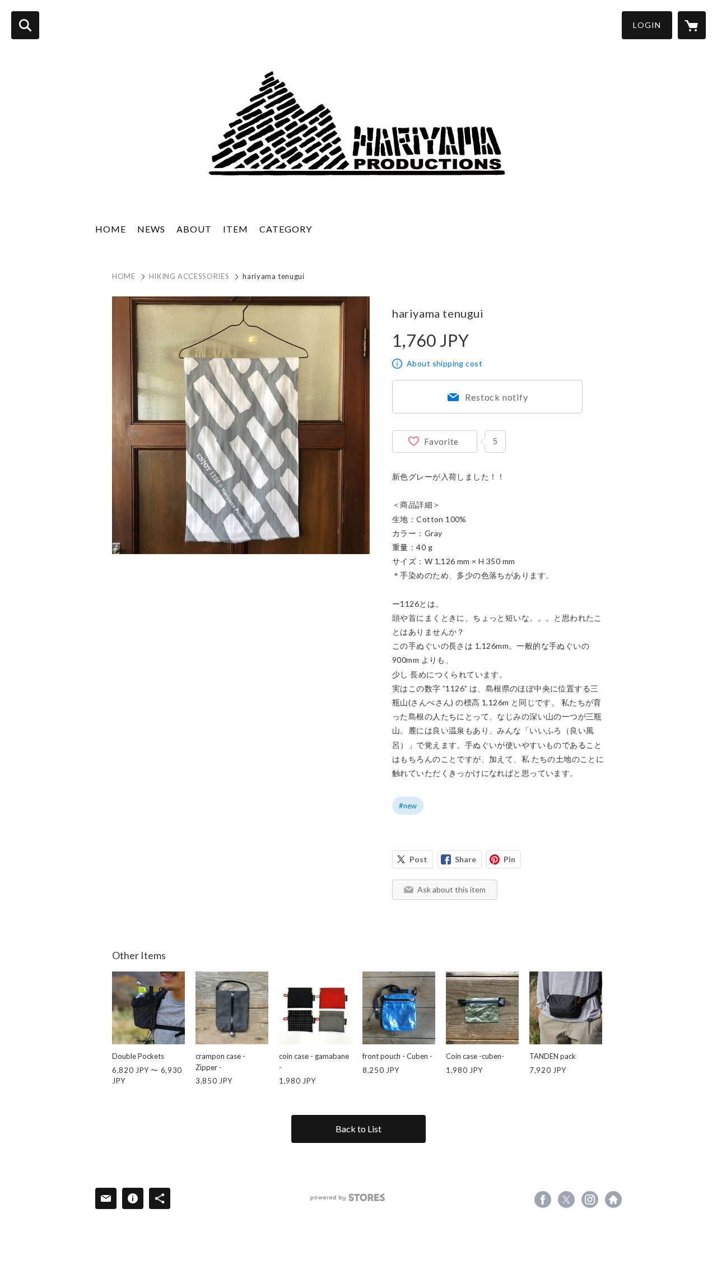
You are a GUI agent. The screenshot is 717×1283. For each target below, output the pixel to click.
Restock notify (496, 397)
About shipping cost (444, 363)
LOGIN (647, 25)
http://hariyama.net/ (613, 1199)
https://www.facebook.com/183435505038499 (542, 1199)
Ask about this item (451, 889)
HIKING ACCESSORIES (189, 276)
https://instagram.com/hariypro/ (589, 1199)
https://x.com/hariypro (566, 1199)
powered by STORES (347, 1197)
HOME (110, 229)
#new (408, 805)
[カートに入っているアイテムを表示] (692, 25)
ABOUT (194, 229)
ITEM (235, 229)
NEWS (151, 229)
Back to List (358, 1128)
